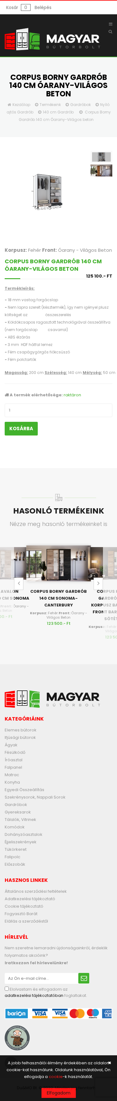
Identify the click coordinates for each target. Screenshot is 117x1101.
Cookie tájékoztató (24, 906)
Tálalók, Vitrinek (20, 819)
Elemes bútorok (21, 730)
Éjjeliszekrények (21, 842)
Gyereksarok (18, 812)
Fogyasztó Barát (21, 914)
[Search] (110, 32)
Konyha (12, 782)
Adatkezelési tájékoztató (30, 899)
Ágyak (11, 745)
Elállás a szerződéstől (26, 921)
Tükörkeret (16, 849)
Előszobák (15, 864)
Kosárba (21, 428)
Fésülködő (15, 752)
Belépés (43, 7)
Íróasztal (13, 760)
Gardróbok (80, 104)
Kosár (16, 7)
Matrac (12, 775)
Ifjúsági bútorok (20, 737)
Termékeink (50, 104)
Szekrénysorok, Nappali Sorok (35, 797)
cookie (56, 1077)
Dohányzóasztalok (23, 834)
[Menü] (110, 24)
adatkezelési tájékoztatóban (34, 995)
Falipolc (12, 857)
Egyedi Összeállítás (24, 790)
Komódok (15, 827)
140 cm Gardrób (58, 112)
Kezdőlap (21, 104)
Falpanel (13, 767)
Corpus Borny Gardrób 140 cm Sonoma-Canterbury (58, 598)
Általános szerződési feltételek (36, 891)
